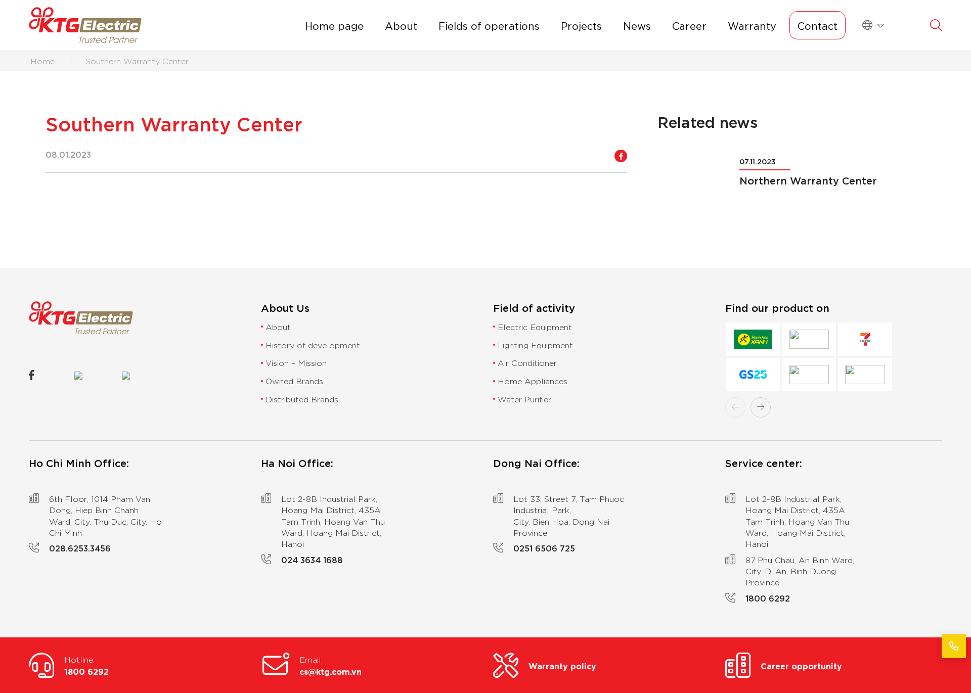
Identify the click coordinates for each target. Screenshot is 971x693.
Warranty (752, 25)
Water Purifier (524, 399)
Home (42, 61)
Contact (817, 25)
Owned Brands (294, 381)
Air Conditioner (527, 362)
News (637, 25)
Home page (334, 25)
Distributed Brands (302, 399)
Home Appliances (532, 381)
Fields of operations (489, 25)
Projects (581, 25)
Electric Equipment (535, 326)
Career (689, 25)
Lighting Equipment (535, 345)
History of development (313, 345)
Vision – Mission (296, 362)
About (401, 25)
